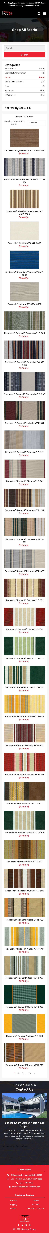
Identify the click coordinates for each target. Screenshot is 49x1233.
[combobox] (24, 48)
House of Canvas (28, 1229)
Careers (35, 1200)
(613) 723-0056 (26, 1183)
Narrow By (11, 108)
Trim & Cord (10, 94)
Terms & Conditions (35, 1208)
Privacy (13, 1208)
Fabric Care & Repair (14, 81)
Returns (13, 1200)
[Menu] (45, 13)
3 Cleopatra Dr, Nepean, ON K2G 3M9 (26, 1175)
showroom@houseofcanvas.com (26, 1186)
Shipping (13, 1204)
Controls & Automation (15, 73)
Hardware (9, 90)
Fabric (8, 77)
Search (24, 54)
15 (29, 1073)
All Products (10, 68)
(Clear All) (25, 108)
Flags (7, 86)
